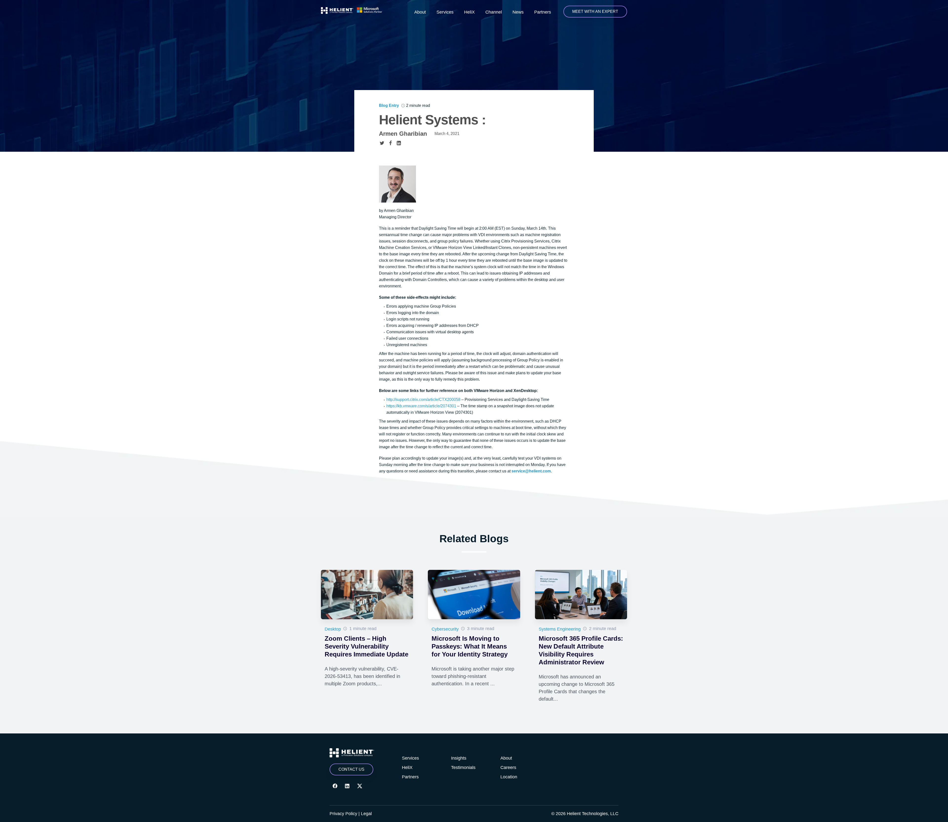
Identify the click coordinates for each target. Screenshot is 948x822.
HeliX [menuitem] (469, 12)
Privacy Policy (343, 813)
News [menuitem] (518, 12)
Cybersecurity (445, 629)
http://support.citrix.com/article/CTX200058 (423, 399)
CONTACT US (351, 769)
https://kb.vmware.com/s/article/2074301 (421, 406)
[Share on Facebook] (390, 143)
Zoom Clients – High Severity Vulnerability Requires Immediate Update (366, 646)
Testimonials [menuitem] (463, 767)
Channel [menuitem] (493, 12)
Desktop (333, 629)
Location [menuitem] (508, 776)
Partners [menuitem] (542, 12)
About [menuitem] (420, 12)
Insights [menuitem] (458, 758)
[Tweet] (382, 143)
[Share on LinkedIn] (399, 143)
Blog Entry (389, 105)
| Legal (365, 813)
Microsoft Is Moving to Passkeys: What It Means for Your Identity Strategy (470, 646)
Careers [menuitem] (508, 767)
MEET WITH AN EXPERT (595, 11)
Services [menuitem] (445, 12)
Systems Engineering (560, 629)
